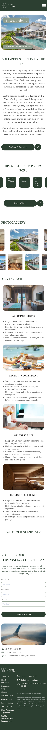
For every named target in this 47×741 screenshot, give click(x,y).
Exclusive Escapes (25, 180)
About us (5, 676)
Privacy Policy (7, 703)
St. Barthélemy (16, 20)
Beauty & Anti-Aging (37, 182)
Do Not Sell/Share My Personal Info (7, 718)
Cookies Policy (7, 699)
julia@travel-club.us (13, 652)
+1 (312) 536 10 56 (13, 649)
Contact (4, 692)
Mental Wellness (11, 180)
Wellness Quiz (7, 696)
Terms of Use (6, 706)
